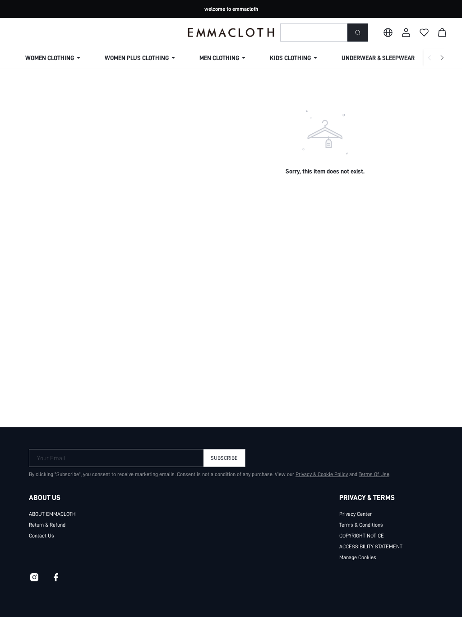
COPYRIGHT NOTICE (361, 536)
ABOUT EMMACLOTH (52, 514)
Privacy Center (355, 514)
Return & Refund (47, 525)
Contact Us (41, 536)
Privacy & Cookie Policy (322, 474)
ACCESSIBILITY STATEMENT (370, 546)
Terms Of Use (374, 474)
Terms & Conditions (361, 525)
